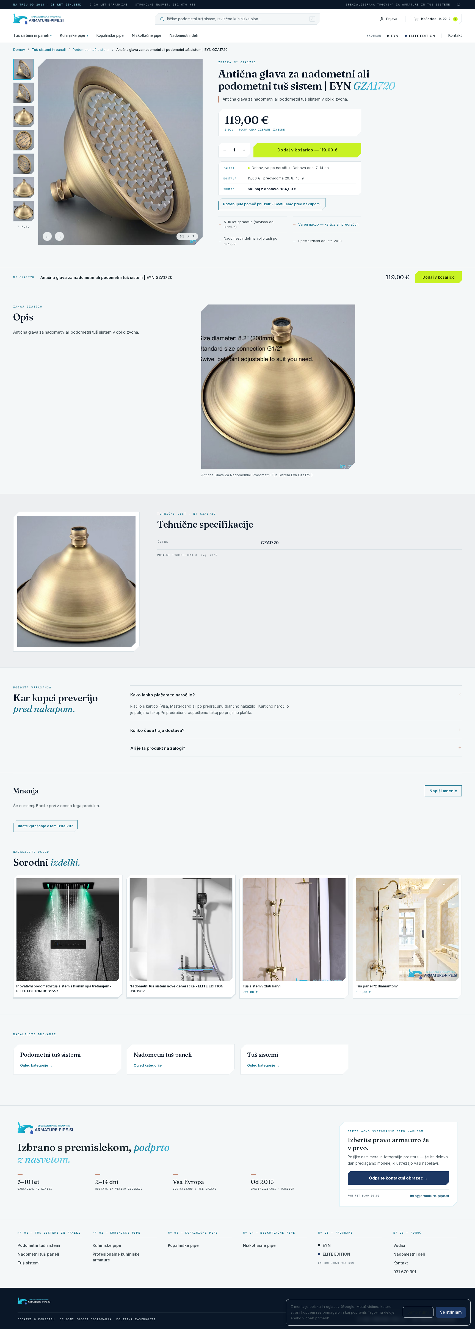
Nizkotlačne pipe (146, 35)
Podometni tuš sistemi (91, 50)
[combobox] (236, 19)
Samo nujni (418, 1312)
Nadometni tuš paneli (38, 1254)
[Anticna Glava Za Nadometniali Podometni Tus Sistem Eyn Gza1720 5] (23, 187)
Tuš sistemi (29, 1263)
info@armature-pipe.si (429, 1196)
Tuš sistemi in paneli (32, 35)
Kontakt (455, 35)
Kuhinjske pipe (74, 35)
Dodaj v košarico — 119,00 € (307, 150)
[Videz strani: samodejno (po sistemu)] (458, 4)
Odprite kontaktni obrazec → (398, 1178)
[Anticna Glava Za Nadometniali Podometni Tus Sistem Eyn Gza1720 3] (23, 140)
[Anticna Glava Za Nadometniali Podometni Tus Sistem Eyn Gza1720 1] (23, 69)
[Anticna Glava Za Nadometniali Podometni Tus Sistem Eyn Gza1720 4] (23, 163)
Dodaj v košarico (438, 277)
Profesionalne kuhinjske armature (116, 1257)
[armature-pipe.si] (62, 18)
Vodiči (399, 1245)
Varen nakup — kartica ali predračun (328, 224)
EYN (394, 36)
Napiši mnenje (443, 790)
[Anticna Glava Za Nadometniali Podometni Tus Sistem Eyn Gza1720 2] (23, 116)
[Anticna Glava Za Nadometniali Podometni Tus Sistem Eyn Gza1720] (23, 211)
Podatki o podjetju (36, 1319)
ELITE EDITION (422, 36)
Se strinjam (451, 1312)
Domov (19, 50)
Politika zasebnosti (136, 1319)
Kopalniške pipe (110, 35)
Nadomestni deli (184, 35)
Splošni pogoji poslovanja (85, 1319)
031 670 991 (404, 1271)
